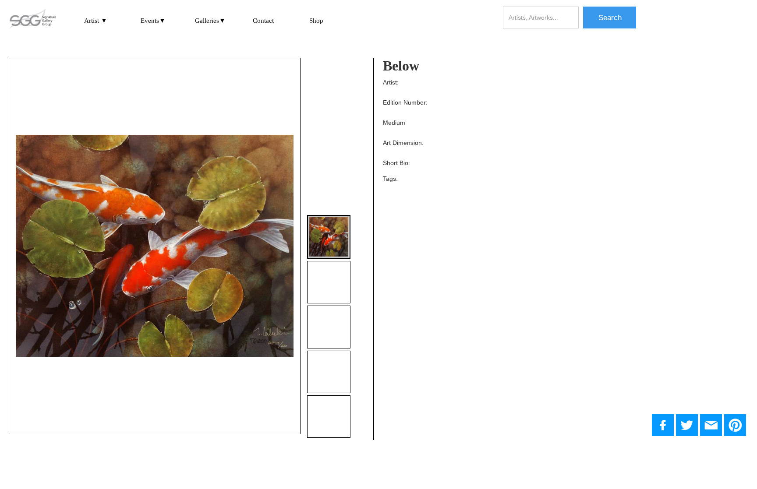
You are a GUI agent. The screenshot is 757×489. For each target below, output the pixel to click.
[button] (95, 20)
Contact (263, 20)
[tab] (328, 236)
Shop (316, 20)
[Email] (711, 425)
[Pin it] (735, 425)
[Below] (687, 425)
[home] (32, 20)
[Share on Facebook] (663, 425)
